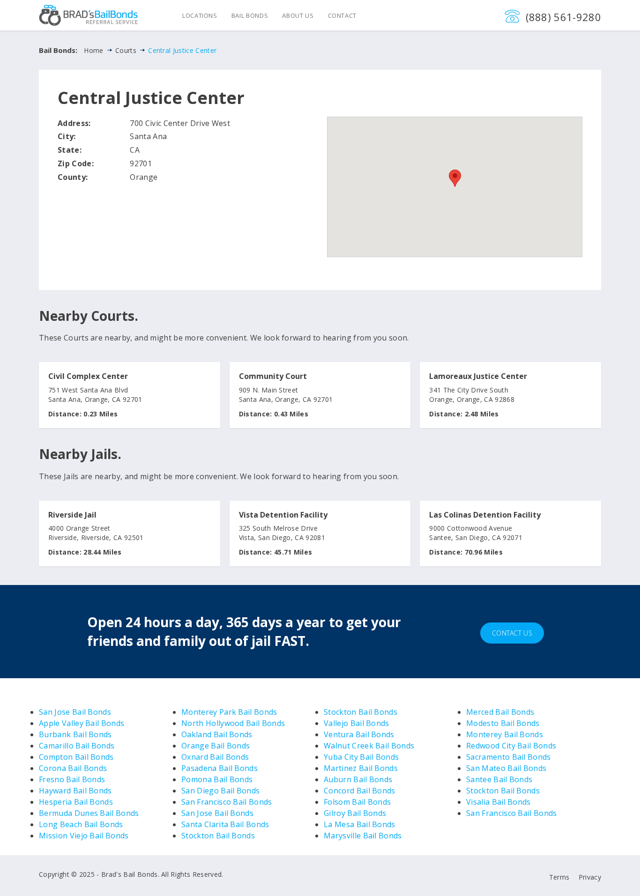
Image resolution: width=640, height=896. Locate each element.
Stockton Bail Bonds (218, 835)
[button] (455, 178)
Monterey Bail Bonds (504, 734)
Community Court (273, 376)
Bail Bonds (249, 15)
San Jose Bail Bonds (75, 712)
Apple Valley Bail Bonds (81, 723)
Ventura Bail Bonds (359, 734)
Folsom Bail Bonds (357, 802)
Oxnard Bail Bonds (215, 757)
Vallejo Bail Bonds (356, 723)
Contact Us (512, 633)
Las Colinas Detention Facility (485, 515)
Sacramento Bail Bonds (508, 757)
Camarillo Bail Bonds (76, 745)
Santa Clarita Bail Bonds (225, 824)
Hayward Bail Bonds (75, 790)
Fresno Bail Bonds (72, 779)
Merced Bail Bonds (500, 712)
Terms (559, 877)
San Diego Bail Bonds (220, 790)
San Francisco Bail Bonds (226, 802)
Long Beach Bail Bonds (81, 824)
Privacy (590, 877)
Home (93, 50)
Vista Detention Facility (283, 515)
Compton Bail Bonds (76, 757)
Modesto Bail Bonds (503, 723)
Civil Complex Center (88, 376)
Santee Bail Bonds (499, 779)
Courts (125, 50)
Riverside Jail (72, 515)
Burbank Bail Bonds (75, 734)
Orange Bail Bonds (215, 745)
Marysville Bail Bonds (363, 835)
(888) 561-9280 (563, 17)
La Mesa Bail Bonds (359, 824)
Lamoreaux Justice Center (478, 376)
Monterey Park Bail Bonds (229, 712)
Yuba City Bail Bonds (361, 757)
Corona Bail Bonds (73, 768)
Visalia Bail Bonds (498, 802)
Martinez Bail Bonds (361, 768)
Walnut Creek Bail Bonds (369, 745)
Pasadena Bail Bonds (219, 768)
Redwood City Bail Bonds (511, 745)
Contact (342, 15)
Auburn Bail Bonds (358, 779)
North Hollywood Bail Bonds (233, 723)
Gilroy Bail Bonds (355, 813)
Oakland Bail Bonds (217, 734)
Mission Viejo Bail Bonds (84, 835)
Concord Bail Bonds (359, 790)
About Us (297, 15)
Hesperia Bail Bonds (76, 802)
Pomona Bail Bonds (217, 779)
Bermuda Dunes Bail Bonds (89, 813)
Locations (199, 15)
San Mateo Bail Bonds (506, 768)
